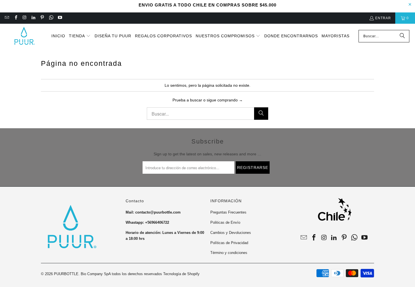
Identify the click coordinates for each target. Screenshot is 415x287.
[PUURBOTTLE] (24, 36)
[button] (80, 36)
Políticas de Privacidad (229, 243)
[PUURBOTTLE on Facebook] (15, 18)
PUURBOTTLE (66, 274)
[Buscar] (402, 36)
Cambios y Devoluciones (230, 233)
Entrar (383, 18)
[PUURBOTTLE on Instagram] (24, 18)
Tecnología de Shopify (181, 274)
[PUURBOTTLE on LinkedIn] (33, 18)
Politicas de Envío (225, 222)
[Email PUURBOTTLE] (6, 18)
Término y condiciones (228, 253)
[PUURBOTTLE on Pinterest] (42, 18)
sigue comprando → (225, 100)
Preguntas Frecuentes (228, 212)
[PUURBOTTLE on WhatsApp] (50, 18)
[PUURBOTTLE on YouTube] (59, 18)
